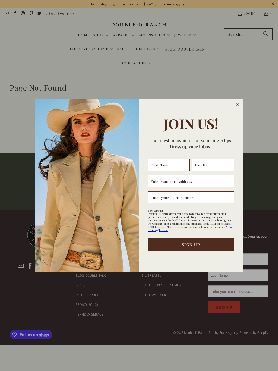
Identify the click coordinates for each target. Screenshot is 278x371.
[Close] (237, 104)
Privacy (163, 230)
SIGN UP (191, 244)
